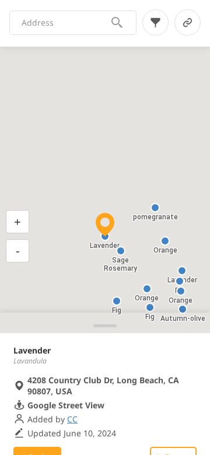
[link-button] (187, 22)
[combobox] (66, 23)
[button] (182, 309)
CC (72, 419)
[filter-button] (155, 22)
